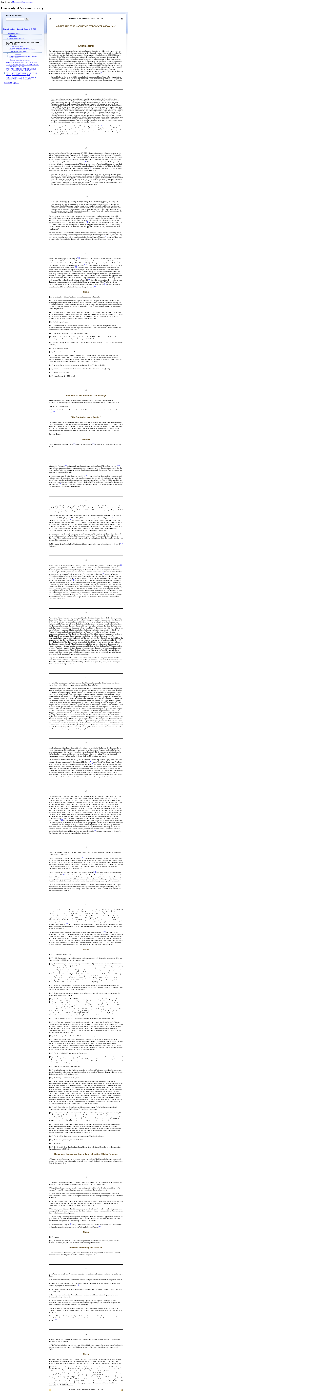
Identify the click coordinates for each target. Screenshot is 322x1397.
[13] (89, 279)
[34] (82, 858)
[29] (91, 761)
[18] (93, 444)
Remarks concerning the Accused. (20, 60)
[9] (105, 236)
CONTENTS (12, 36)
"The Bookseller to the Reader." (18, 51)
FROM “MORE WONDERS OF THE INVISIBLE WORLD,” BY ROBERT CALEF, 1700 (21, 74)
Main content (17, 2)
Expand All (16, 83)
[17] (74, 444)
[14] (105, 284)
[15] (95, 286)
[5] (91, 168)
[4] (86, 161)
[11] (85, 264)
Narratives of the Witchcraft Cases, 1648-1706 (19, 29)
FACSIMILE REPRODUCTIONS (16, 38)
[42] (56, 1320)
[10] (78, 258)
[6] (58, 173)
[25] (121, 543)
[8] (60, 228)
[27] (104, 573)
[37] (67, 924)
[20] (118, 465)
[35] (94, 872)
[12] (76, 267)
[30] (92, 764)
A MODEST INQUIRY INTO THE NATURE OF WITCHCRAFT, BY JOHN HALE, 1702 (21, 78)
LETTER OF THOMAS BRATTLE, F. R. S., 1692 (21, 62)
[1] (101, 73)
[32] (61, 820)
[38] (105, 932)
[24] (70, 520)
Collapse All (8, 83)
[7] (87, 222)
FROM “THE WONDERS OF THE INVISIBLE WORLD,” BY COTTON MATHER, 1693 (21, 70)
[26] (121, 565)
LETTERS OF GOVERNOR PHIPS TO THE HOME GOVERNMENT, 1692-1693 (22, 65)
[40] (99, 1226)
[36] (63, 874)
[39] (71, 1224)
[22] (60, 484)
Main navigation (27, 2)
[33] (95, 830)
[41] (78, 1285)
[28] (72, 580)
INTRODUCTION (17, 46)
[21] (86, 475)
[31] (101, 776)
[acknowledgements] (13, 33)
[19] (66, 465)
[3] (72, 159)
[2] (101, 125)
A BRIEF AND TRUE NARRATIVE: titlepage (22, 49)
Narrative (18, 53)
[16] (54, 411)
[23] (113, 517)
